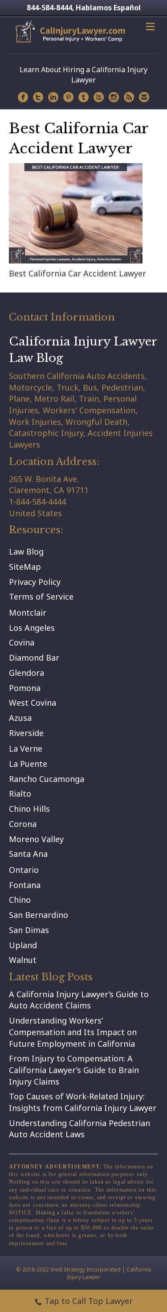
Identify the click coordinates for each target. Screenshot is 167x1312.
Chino (20, 899)
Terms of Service (41, 596)
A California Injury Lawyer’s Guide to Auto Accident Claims (79, 1000)
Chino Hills (29, 808)
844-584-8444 (49, 7)
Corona (23, 823)
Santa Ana (28, 853)
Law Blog (26, 551)
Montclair (27, 612)
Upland (23, 945)
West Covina (32, 702)
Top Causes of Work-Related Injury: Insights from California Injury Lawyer (82, 1102)
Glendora (26, 672)
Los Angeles (32, 627)
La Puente (28, 763)
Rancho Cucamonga (46, 778)
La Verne (25, 748)
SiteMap (25, 566)
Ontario (24, 869)
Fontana (25, 885)
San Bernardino (38, 914)
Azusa (20, 717)
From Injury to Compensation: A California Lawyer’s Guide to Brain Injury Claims (74, 1069)
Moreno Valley (36, 839)
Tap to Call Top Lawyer (89, 1301)
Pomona (25, 688)
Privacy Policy (35, 581)
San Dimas (29, 930)
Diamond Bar (34, 657)
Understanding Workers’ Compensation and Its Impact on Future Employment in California (73, 1032)
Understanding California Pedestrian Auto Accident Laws (79, 1129)
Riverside (26, 733)
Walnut (23, 959)
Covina (21, 642)
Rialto (20, 793)
